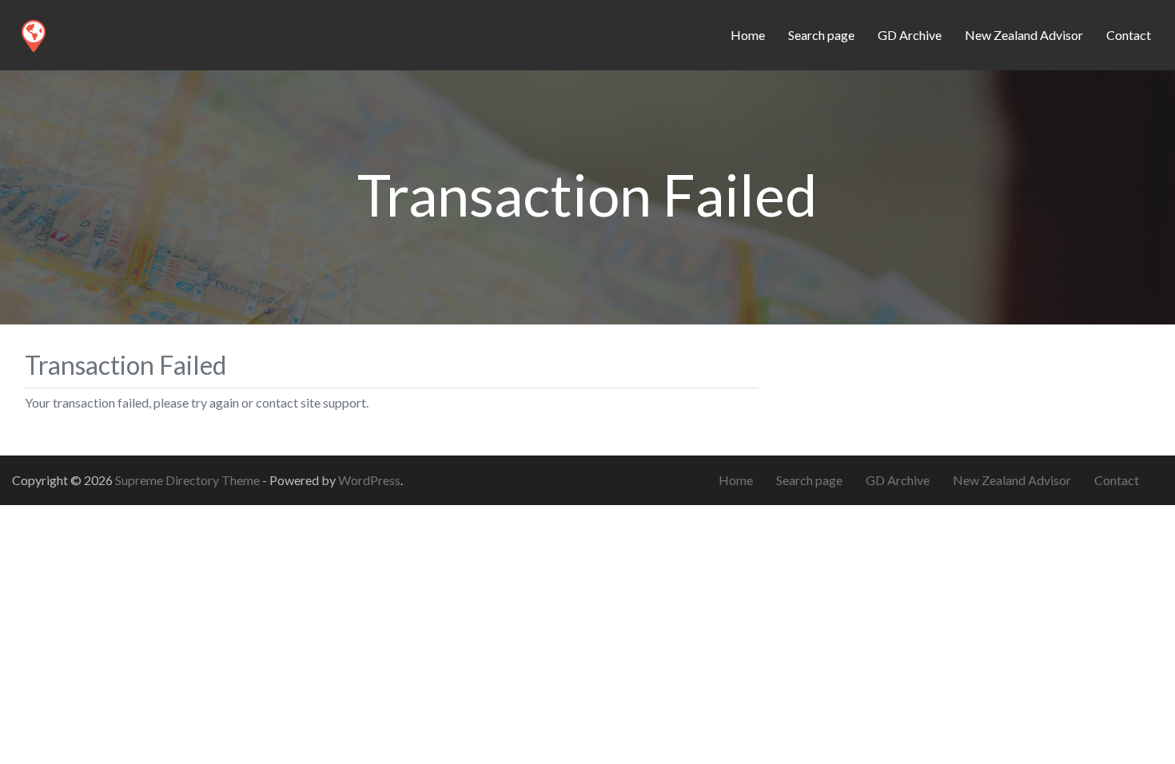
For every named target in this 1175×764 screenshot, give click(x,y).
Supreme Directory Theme (188, 479)
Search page (821, 34)
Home (748, 34)
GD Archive (910, 34)
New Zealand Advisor (1024, 34)
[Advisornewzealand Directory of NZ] (33, 32)
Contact (1128, 34)
